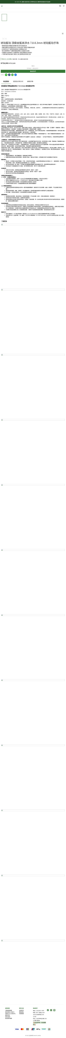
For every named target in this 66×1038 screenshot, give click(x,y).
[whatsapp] (12, 75)
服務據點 (21, 1012)
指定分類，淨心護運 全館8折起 (15, 59)
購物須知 (7, 1015)
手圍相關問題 (8, 1010)
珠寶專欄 (21, 1013)
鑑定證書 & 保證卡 (9, 1012)
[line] (6, 75)
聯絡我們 (33, 71)
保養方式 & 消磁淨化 (10, 1013)
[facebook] (9, 75)
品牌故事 (21, 1010)
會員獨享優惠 (8, 1018)
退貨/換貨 (7, 1017)
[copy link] (15, 75)
